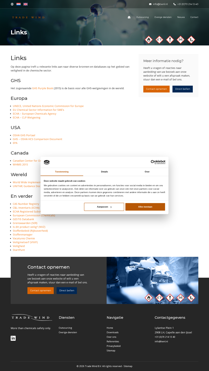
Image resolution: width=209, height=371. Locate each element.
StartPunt (19, 250)
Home (110, 327)
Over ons (111, 336)
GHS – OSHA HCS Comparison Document (37, 139)
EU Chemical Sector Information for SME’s (38, 109)
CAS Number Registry (26, 204)
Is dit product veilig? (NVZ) (29, 227)
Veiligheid (19, 246)
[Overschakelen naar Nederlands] (18, 4)
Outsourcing (65, 327)
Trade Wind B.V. (93, 366)
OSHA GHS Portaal (24, 135)
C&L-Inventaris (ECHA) (26, 207)
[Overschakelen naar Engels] (25, 4)
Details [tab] (104, 171)
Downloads (113, 332)
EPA (15, 143)
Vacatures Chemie (24, 238)
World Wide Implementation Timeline (36, 182)
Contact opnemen (156, 89)
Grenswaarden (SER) (25, 223)
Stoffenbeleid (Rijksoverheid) (30, 230)
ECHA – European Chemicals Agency (34, 113)
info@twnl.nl (160, 4)
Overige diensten (68, 332)
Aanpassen (102, 207)
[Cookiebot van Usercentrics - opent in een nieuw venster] (152, 162)
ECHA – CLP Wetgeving (26, 117)
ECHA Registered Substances (30, 211)
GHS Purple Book (42, 88)
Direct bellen (182, 89)
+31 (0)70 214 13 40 (187, 4)
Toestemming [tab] (62, 171)
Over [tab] (147, 171)
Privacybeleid (114, 346)
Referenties (113, 341)
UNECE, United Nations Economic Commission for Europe (48, 106)
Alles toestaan (145, 207)
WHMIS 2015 (20, 164)
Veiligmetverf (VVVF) (25, 242)
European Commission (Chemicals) (34, 215)
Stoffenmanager (23, 234)
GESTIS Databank (23, 219)
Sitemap (111, 350)
